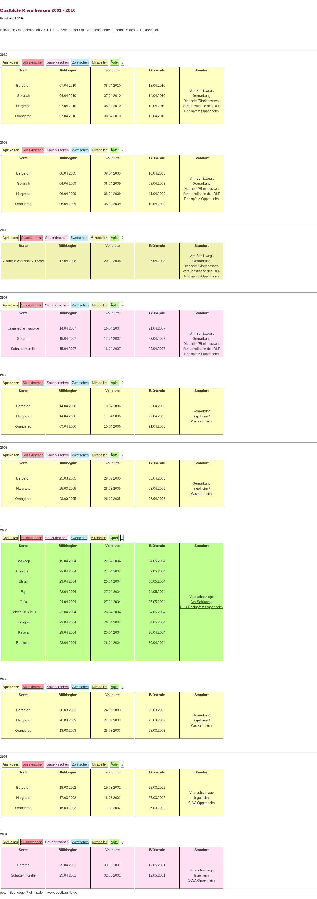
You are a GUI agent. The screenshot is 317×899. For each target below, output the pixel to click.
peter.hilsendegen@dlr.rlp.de (21, 892)
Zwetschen (80, 62)
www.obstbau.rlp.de (62, 892)
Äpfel (114, 62)
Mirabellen (99, 62)
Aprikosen (10, 238)
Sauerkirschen (58, 62)
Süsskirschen (33, 62)
